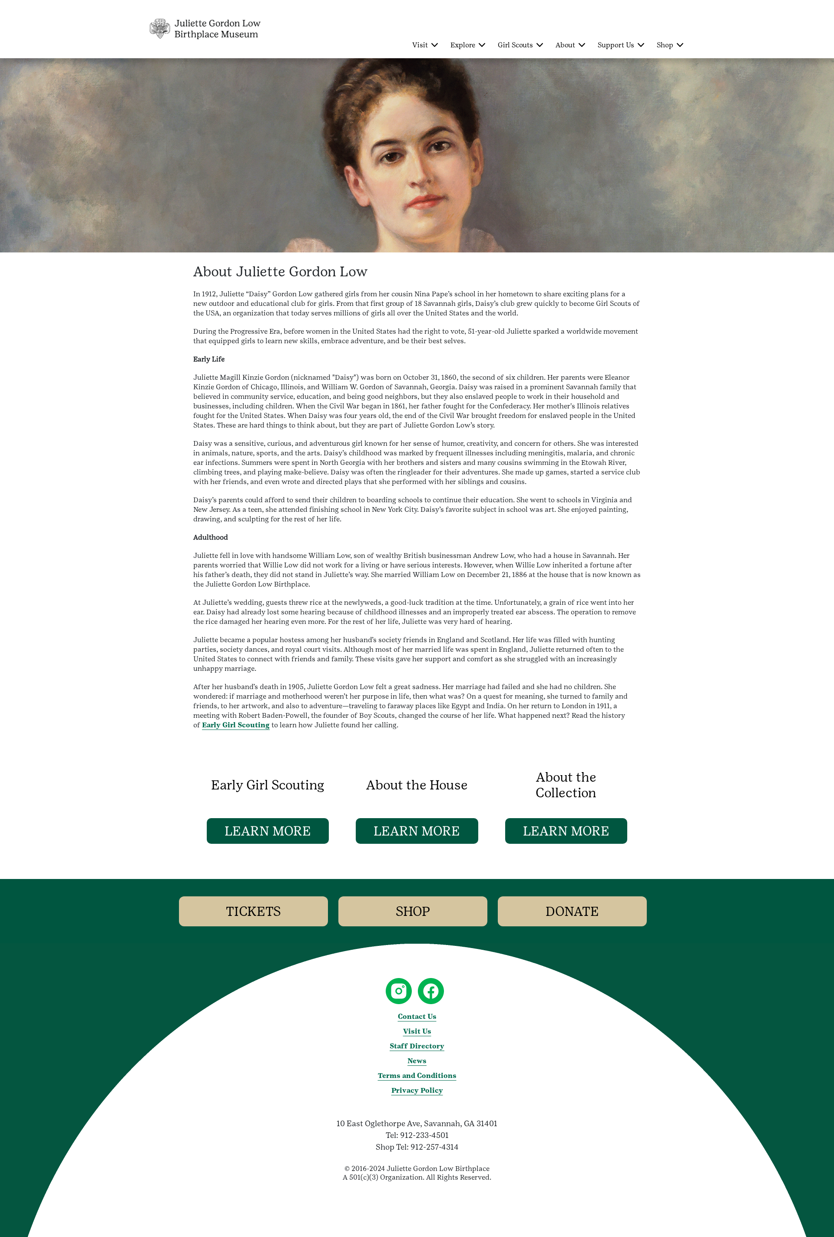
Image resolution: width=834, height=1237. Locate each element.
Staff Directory (417, 1046)
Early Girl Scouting (236, 725)
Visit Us (417, 1031)
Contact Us (417, 1016)
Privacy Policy (417, 1090)
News (417, 1061)
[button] (268, 831)
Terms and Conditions (417, 1075)
